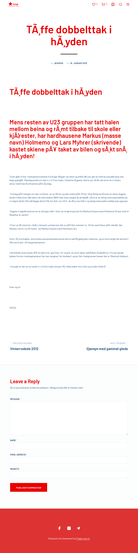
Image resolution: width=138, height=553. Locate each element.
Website (14, 469)
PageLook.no (83, 538)
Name (13, 440)
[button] (95, 4)
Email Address (18, 454)
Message (15, 399)
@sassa (58, 63)
